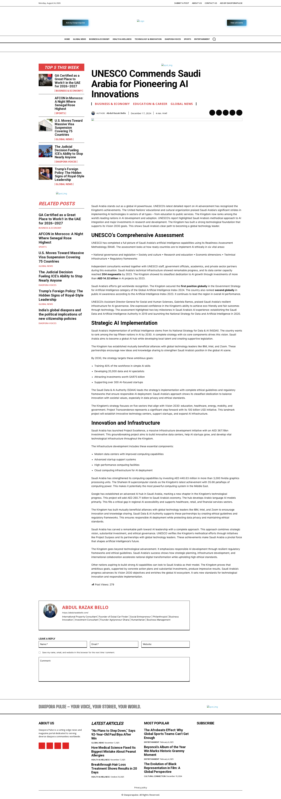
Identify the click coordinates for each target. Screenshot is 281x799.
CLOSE (221, 351)
